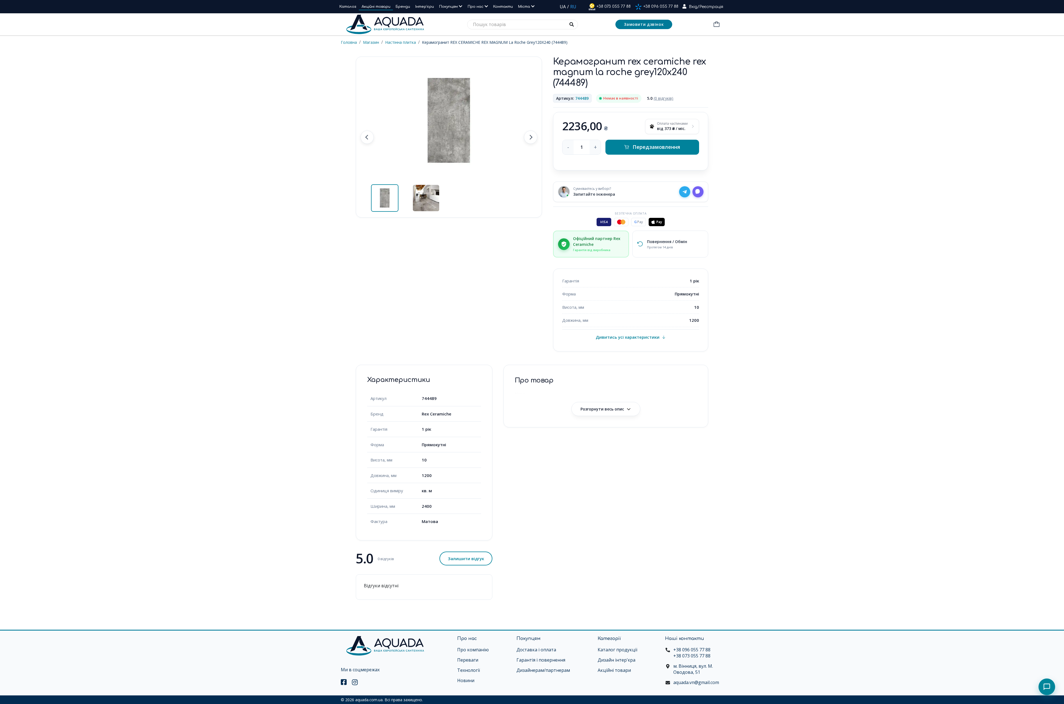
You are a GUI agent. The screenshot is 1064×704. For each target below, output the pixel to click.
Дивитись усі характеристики (627, 337)
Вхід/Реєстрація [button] (706, 7)
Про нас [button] (476, 7)
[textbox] (522, 24)
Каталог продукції (617, 650)
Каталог (347, 7)
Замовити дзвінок (644, 24)
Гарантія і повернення (540, 660)
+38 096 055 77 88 (660, 6)
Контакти (503, 7)
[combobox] (522, 24)
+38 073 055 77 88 (614, 6)
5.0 (660, 98)
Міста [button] (524, 7)
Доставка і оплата (536, 650)
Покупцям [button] (449, 7)
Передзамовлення (656, 147)
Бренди (403, 7)
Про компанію (473, 650)
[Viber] (698, 191)
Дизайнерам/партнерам (543, 670)
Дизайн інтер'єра (616, 660)
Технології (468, 670)
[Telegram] (684, 191)
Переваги (467, 660)
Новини (465, 680)
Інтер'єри (424, 7)
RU (573, 7)
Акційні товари (376, 7)
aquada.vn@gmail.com (696, 682)
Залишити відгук (466, 558)
